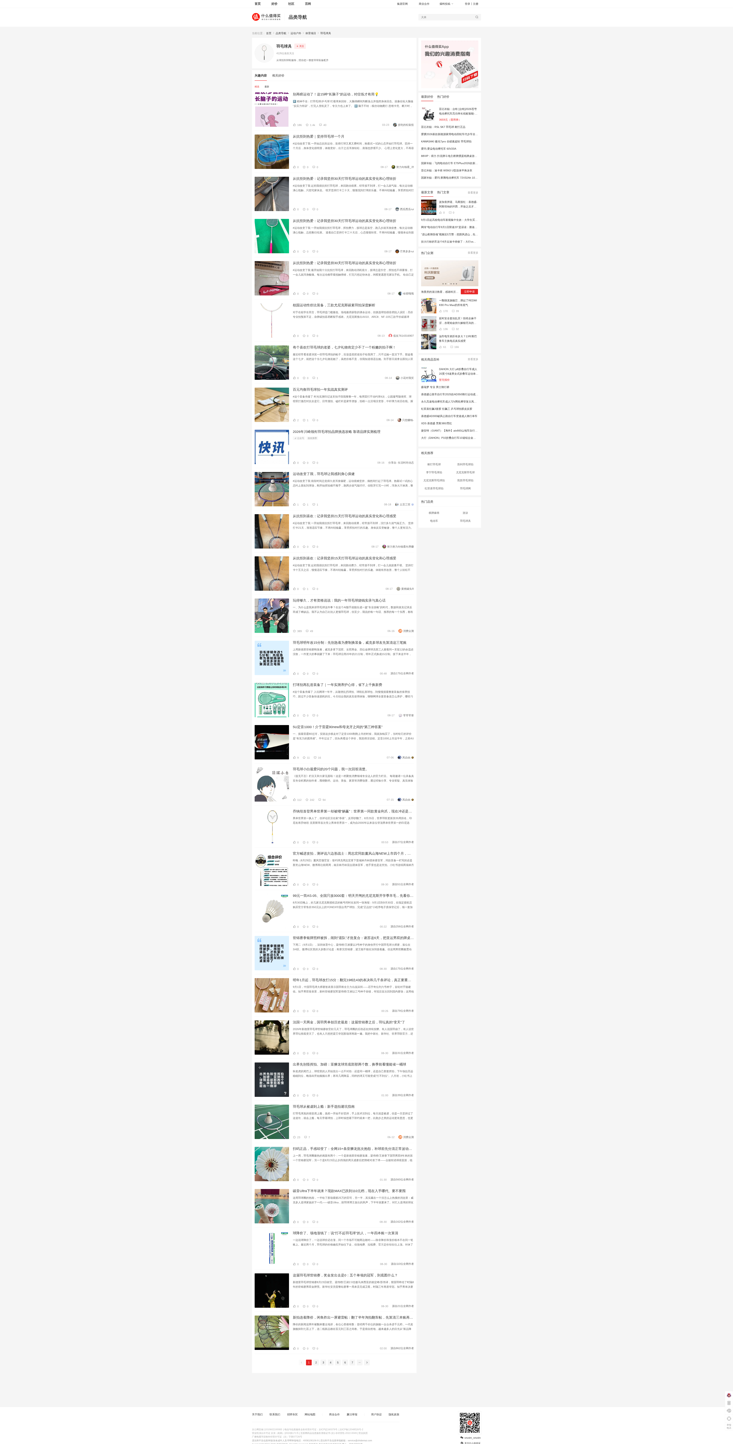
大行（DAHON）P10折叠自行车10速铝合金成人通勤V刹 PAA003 (460, 437)
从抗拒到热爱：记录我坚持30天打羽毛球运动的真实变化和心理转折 (344, 179)
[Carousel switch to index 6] (456, 283)
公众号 (300, 438)
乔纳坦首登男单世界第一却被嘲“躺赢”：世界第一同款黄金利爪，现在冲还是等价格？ (353, 811)
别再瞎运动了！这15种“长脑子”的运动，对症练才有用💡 (336, 94)
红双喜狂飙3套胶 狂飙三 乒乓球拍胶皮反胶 (446, 408)
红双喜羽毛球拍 (434, 488)
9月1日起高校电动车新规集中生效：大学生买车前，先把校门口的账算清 (464, 219)
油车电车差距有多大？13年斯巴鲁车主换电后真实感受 (458, 338)
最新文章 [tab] (427, 192)
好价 (274, 3)
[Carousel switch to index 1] (443, 283)
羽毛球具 (325, 33)
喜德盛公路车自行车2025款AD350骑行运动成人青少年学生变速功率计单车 (465, 394)
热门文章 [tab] (443, 192)
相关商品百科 (430, 359)
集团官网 (402, 3)
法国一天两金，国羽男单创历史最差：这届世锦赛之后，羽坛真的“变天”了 (349, 1022)
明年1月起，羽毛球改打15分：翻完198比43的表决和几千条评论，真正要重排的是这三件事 (353, 980)
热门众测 (427, 253)
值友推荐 (312, 438)
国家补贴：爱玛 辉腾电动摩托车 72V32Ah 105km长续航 (454, 177)
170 (445, 311)
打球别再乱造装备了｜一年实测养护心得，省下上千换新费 (337, 685)
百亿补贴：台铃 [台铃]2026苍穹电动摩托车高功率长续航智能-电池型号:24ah (458, 111)
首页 (268, 33)
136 (445, 329)
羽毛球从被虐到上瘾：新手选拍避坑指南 (324, 1106)
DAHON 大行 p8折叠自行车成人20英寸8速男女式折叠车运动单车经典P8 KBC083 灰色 (458, 372)
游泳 (465, 512)
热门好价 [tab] (443, 96)
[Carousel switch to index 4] (451, 283)
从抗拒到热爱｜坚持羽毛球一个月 (318, 136)
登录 (467, 3)
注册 (475, 3)
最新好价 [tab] (427, 96)
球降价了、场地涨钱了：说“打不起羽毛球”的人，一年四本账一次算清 (345, 1233)
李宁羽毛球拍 (434, 472)
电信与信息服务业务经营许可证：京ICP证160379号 (310, 1429)
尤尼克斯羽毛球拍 (434, 480)
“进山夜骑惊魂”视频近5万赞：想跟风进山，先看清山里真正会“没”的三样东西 (466, 234)
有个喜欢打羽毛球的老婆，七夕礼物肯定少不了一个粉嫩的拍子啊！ (344, 347)
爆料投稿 (445, 3)
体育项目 (310, 33)
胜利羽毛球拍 (465, 464)
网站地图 (310, 1414)
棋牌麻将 (434, 512)
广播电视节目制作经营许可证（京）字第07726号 (277, 1436)
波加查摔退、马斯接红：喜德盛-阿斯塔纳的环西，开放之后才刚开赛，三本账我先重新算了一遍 (458, 204)
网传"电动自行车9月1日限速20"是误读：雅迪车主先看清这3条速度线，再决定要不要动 (472, 227)
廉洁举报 (352, 1414)
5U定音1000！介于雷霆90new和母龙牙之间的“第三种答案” (338, 727)
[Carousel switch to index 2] (445, 283)
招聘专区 (292, 1414)
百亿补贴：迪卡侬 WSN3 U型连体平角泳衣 (446, 170)
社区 (291, 3)
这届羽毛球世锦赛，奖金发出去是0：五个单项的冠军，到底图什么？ (345, 1275)
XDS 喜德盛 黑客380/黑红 (436, 423)
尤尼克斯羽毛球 (465, 472)
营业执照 (363, 1433)
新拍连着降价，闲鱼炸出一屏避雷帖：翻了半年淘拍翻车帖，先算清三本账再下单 (353, 1317)
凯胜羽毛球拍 (465, 480)
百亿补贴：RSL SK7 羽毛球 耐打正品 (443, 126)
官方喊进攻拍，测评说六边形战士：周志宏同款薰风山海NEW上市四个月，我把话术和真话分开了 (353, 853)
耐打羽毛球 (434, 464)
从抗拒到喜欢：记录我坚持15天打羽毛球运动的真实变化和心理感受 (344, 558)
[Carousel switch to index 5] (453, 283)
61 (444, 346)
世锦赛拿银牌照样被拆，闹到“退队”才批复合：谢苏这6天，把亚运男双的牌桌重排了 (353, 938)
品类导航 (298, 17)
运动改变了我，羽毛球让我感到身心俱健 (324, 474)
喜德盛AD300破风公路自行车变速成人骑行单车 (449, 416)
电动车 (434, 520)
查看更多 (473, 192)
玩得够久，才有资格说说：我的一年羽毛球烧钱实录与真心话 (339, 600)
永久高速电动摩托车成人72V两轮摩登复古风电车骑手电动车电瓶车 (461, 401)
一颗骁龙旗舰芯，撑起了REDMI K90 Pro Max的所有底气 (458, 303)
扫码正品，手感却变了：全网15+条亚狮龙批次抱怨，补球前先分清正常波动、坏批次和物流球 (353, 1149)
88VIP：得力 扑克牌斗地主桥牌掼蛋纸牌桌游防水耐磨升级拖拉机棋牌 (462, 155)
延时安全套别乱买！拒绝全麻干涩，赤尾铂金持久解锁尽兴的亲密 (457, 321)
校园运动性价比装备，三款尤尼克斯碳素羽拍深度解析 (334, 305)
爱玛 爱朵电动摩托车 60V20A (438, 148)
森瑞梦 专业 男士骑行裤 (435, 387)
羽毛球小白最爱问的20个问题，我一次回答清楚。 (331, 769)
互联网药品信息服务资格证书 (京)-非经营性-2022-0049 (328, 1433)
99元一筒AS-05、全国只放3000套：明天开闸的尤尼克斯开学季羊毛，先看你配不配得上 (353, 896)
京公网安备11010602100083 (267, 1429)
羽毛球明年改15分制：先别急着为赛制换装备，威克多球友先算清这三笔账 (350, 643)
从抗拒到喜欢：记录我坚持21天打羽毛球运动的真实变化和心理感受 (344, 516)
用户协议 (376, 1414)
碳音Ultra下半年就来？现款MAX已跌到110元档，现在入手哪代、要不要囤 (349, 1191)
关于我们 (257, 1414)
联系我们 (275, 1414)
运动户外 (296, 33)
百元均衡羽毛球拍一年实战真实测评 (320, 389)
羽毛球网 (465, 488)
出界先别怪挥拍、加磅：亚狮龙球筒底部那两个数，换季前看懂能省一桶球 (349, 1064)
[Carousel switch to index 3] (448, 283)
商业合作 (424, 3)
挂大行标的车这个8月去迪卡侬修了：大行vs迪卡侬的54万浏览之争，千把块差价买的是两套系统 (478, 241)
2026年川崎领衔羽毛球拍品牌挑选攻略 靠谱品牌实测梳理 (336, 432)
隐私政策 (394, 1414)
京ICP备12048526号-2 (351, 1429)
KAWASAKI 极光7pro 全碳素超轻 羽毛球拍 (446, 141)
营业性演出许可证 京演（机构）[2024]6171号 (275, 1433)
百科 (308, 3)
